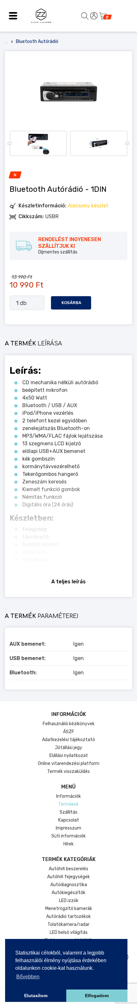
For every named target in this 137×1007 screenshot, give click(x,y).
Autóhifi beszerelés (68, 869)
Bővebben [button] (28, 976)
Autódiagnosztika (68, 884)
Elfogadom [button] (97, 995)
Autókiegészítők (68, 892)
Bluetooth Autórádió (37, 41)
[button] (13, 16)
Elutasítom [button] (35, 995)
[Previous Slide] (9, 143)
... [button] (6, 41)
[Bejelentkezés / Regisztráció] (93, 15)
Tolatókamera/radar (68, 924)
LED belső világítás (69, 932)
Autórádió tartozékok (68, 916)
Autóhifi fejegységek (68, 876)
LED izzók (68, 900)
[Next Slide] (127, 143)
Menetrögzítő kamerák (68, 908)
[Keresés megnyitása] (85, 15)
